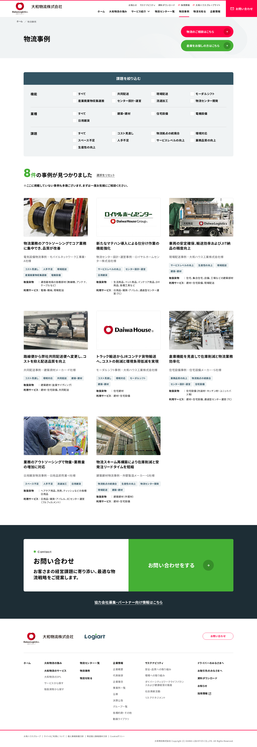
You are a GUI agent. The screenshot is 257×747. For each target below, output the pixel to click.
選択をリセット (106, 175)
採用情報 (185, 4)
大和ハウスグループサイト (208, 4)
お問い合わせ (218, 636)
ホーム (20, 21)
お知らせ (132, 5)
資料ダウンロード (166, 5)
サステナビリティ (147, 5)
